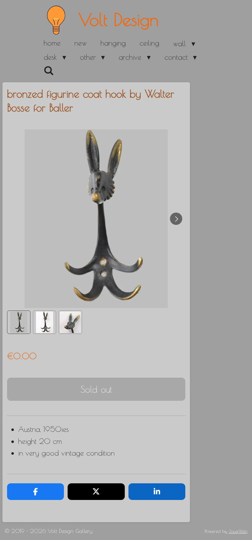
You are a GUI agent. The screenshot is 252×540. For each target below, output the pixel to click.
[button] (18, 322)
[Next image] (176, 219)
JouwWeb (238, 531)
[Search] (48, 71)
